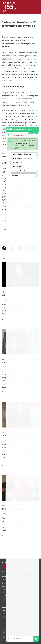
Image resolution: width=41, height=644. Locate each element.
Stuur (36, 639)
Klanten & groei (16, 162)
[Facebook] (4, 248)
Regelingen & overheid (19, 171)
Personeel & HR (17, 167)
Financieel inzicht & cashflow (21, 154)
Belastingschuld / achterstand (21, 158)
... (4, 460)
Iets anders (15, 175)
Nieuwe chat (33, 133)
